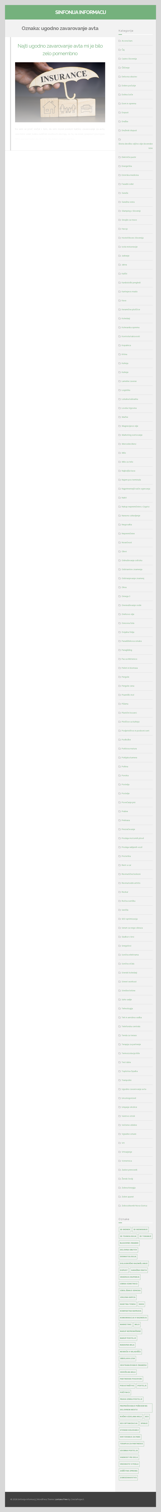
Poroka (125, 775)
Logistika (126, 390)
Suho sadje (127, 999)
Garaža (125, 193)
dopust (124, 1270)
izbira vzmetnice (129, 1283)
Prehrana (126, 820)
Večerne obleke (129, 1125)
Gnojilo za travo (129, 220)
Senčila (125, 910)
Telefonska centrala (131, 1026)
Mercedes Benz (129, 444)
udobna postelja (129, 1450)
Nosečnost (127, 542)
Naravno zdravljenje (131, 515)
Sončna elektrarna (130, 955)
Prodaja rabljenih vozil (132, 847)
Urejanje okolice (129, 1107)
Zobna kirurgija (129, 1188)
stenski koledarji (129, 1430)
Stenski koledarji (129, 972)
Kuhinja (125, 363)
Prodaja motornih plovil (133, 838)
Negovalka (127, 524)
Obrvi (124, 551)
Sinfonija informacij (80, 12)
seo (147, 1416)
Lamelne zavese (129, 381)
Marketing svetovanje (132, 435)
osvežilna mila (128, 1372)
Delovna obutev (129, 76)
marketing (125, 1324)
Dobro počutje (129, 85)
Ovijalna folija (128, 632)
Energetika (127, 166)
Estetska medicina (130, 175)
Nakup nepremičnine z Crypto (136, 506)
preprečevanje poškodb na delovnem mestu (133, 1407)
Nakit (124, 497)
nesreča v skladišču (130, 1351)
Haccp (125, 229)
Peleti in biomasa (130, 668)
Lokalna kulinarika (130, 399)
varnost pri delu (129, 1457)
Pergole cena (128, 686)
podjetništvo (127, 1385)
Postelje (126, 793)
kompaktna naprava (130, 1310)
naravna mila (127, 1344)
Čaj (123, 50)
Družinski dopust (129, 130)
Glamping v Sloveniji (131, 211)
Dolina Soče (127, 94)
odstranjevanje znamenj (133, 1365)
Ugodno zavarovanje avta (134, 1089)
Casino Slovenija (129, 59)
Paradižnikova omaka (132, 641)
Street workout (129, 981)
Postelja (125, 784)
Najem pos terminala (131, 480)
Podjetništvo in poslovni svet (135, 730)
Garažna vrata (128, 202)
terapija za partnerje (131, 1443)
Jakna (124, 264)
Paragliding (127, 650)
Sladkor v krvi (128, 937)
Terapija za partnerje (131, 1044)
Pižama (125, 704)
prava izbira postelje (131, 1399)
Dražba (125, 121)
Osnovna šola (128, 623)
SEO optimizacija (130, 919)
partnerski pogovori (131, 1378)
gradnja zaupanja (129, 1277)
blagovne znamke (129, 1243)
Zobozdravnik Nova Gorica (134, 1205)
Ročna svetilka (128, 901)
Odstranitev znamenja (132, 569)
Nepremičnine (128, 533)
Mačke (125, 417)
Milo (124, 453)
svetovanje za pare (130, 1436)
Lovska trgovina (129, 408)
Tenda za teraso (129, 1035)
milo (137, 1324)
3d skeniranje (140, 1229)
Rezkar (125, 892)
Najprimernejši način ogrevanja (136, 489)
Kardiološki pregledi (131, 282)
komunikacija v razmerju (133, 1317)
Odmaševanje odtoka (132, 560)
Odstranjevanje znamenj (133, 578)
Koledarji (126, 318)
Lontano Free (61, 1499)
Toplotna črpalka (130, 1071)
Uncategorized (129, 1098)
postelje (142, 1385)
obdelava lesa (127, 1358)
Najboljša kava (128, 471)
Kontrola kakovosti (131, 336)
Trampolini (126, 1080)
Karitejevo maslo (130, 291)
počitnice (125, 1392)
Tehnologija (127, 1008)
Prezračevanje (128, 829)
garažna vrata (139, 1270)
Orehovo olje (128, 614)
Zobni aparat (128, 1197)
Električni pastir (129, 157)
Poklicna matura (129, 748)
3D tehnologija (128, 1236)
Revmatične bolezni (131, 874)
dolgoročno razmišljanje (134, 1263)
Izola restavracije (130, 247)
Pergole (125, 677)
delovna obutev (128, 1249)
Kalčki (124, 273)
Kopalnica (126, 345)
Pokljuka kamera (129, 757)
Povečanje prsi (128, 802)
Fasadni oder (128, 184)
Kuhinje (125, 372)
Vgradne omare (129, 1134)
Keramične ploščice (131, 309)
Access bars (127, 41)
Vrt (123, 1143)
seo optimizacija (128, 1423)
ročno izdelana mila (131, 1416)
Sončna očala (128, 963)
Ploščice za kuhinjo (131, 722)
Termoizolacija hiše (131, 1053)
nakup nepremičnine (130, 1331)
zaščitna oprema (128, 1470)
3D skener (125, 1229)
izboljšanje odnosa (130, 1290)
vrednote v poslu (129, 1464)
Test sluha (126, 1062)
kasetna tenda (128, 1304)
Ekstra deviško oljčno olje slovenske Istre (136, 146)
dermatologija (128, 1256)
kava (141, 1304)
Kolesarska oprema (130, 327)
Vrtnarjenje (127, 1152)
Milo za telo (127, 462)
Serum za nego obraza (132, 928)
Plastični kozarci (129, 713)
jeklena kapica (127, 1297)
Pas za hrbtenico (129, 659)
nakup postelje (128, 1338)
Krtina (124, 354)
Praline (125, 811)
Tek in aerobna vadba (132, 1017)
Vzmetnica (127, 1161)
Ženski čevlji (127, 1179)
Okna (124, 587)
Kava (124, 300)
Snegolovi (126, 946)
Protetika (126, 856)
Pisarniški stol (128, 695)
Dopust (125, 112)
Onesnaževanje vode (131, 605)
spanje (144, 1423)
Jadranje (125, 256)
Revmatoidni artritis (131, 883)
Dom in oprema (129, 103)
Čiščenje (126, 67)
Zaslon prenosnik (129, 1170)
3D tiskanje (145, 1236)
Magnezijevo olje (130, 426)
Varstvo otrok (128, 1116)
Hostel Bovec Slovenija (133, 238)
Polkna (125, 766)
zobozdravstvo (128, 1477)
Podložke (126, 739)
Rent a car (126, 865)
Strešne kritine (128, 990)
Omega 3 (126, 596)
